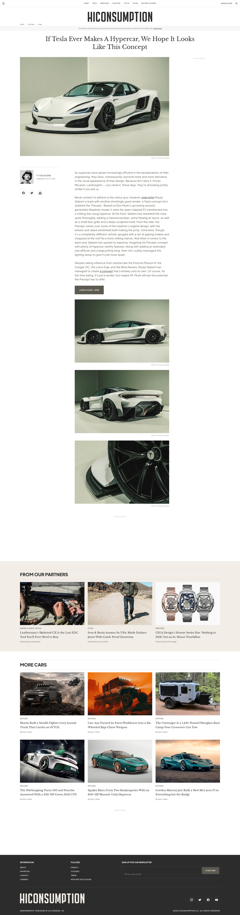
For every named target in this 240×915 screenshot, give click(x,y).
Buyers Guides (149, 3)
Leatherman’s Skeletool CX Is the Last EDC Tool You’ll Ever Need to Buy (49, 634)
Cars (40, 24)
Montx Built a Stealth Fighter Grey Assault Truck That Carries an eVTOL (48, 725)
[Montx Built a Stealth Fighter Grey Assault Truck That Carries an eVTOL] (52, 693)
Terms (74, 875)
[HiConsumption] (120, 17)
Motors (116, 3)
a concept (106, 271)
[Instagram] (191, 899)
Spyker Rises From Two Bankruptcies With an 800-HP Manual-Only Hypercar (118, 792)
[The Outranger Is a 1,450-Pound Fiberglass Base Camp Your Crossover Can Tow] (188, 693)
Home (22, 24)
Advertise (25, 871)
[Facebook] (208, 899)
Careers (24, 879)
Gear (86, 3)
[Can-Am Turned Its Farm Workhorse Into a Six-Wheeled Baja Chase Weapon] (120, 693)
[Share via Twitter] (31, 193)
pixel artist (148, 197)
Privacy (74, 867)
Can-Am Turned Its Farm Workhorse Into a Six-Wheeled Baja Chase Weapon (120, 725)
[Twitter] (199, 899)
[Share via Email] (40, 193)
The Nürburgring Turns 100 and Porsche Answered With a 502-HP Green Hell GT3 (48, 792)
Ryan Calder (27, 732)
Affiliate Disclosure (81, 879)
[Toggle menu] (3, 3)
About (23, 867)
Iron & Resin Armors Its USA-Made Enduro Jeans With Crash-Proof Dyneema (117, 634)
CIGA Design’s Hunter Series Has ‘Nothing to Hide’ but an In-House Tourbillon (186, 634)
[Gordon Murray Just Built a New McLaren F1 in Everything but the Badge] (188, 761)
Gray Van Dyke (45, 175)
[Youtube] (216, 899)
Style (126, 3)
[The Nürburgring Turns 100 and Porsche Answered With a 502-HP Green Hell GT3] (52, 761)
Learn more (158, 28)
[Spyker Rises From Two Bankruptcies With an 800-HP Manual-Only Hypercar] (120, 761)
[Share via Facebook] (23, 193)
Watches (104, 3)
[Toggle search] (236, 3)
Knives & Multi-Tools (30, 628)
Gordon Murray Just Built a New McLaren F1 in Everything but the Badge (187, 792)
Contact (24, 875)
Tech (94, 3)
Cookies (75, 871)
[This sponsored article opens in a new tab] (52, 603)
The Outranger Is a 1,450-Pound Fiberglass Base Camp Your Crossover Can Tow (188, 725)
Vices (135, 3)
